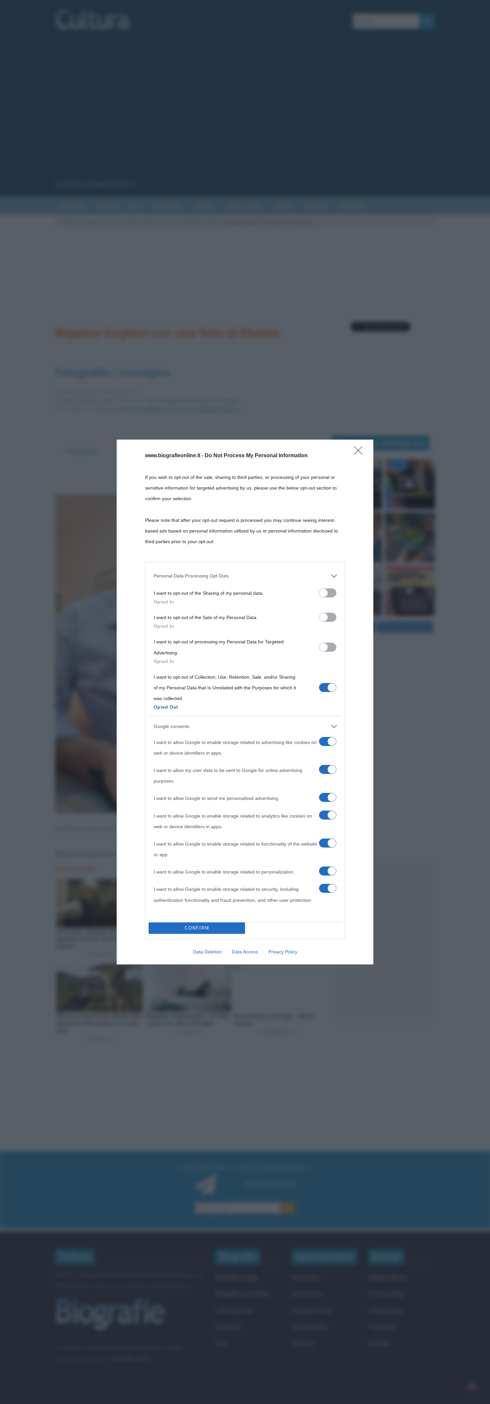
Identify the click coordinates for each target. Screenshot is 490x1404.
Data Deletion (207, 951)
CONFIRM (197, 927)
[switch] (327, 592)
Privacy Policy (282, 951)
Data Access (245, 951)
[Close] (360, 452)
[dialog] (245, 702)
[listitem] (245, 575)
